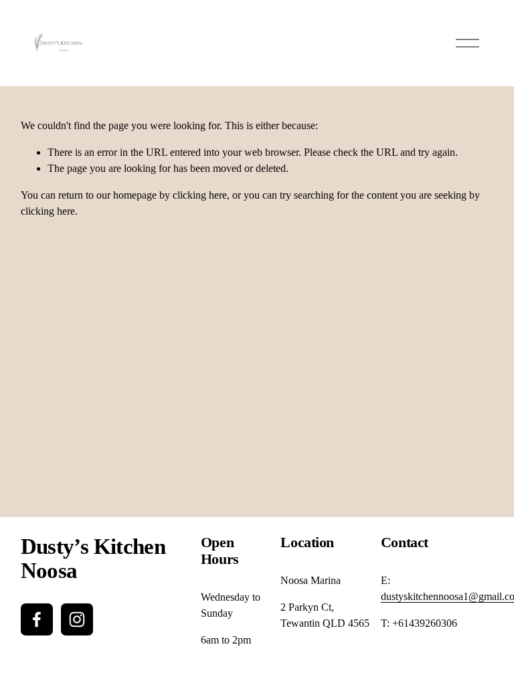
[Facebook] (37, 619)
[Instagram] (77, 619)
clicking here (200, 195)
